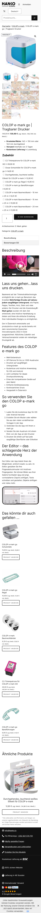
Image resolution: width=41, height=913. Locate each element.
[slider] (19, 274)
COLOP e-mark (18, 26)
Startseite (6, 26)
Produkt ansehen (11, 557)
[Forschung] (34, 17)
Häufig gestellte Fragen (14, 841)
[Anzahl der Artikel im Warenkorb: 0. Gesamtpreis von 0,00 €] (4, 11)
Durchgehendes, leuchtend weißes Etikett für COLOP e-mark (20, 800)
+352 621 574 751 (25, 836)
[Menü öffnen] (19, 4)
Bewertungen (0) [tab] (11, 243)
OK (28, 911)
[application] (20, 265)
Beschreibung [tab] (10, 238)
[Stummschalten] (32, 274)
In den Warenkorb (26, 217)
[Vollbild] (36, 274)
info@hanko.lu (10, 830)
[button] (35, 36)
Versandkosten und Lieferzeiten (18, 847)
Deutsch (14, 11)
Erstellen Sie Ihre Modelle (15, 852)
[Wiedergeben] (5, 274)
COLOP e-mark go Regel (19, 182)
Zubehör (8, 155)
